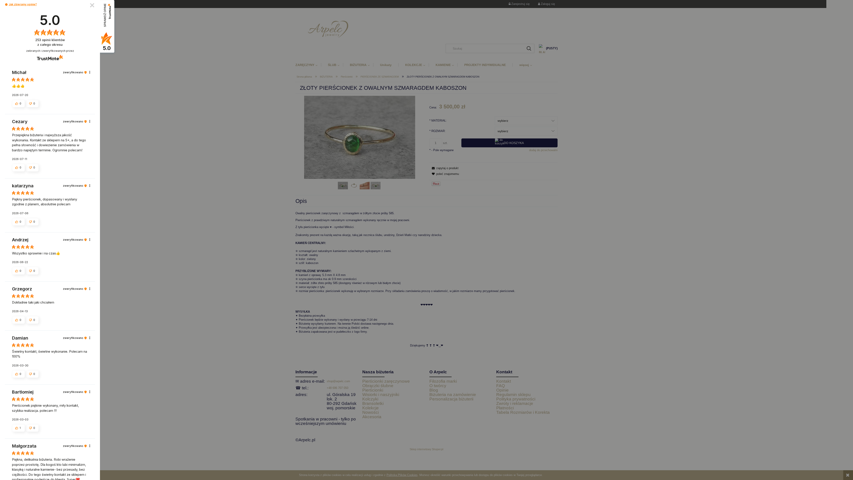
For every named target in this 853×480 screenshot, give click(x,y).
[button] (6, 4)
